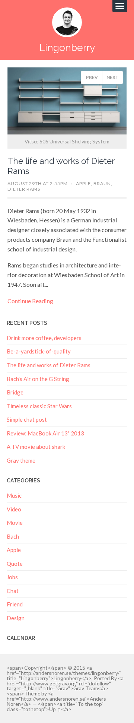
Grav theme (21, 460)
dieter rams (23, 189)
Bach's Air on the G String (38, 378)
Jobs (12, 577)
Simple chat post (27, 419)
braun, (102, 183)
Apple (14, 549)
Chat (13, 590)
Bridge (15, 392)
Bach (13, 536)
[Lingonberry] (67, 22)
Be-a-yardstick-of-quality (39, 351)
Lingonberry (67, 47)
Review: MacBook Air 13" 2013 (45, 433)
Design (16, 618)
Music (14, 495)
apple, (84, 183)
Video (14, 509)
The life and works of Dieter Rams (48, 365)
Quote (15, 563)
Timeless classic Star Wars (39, 406)
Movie (15, 522)
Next (112, 77)
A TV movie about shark (36, 446)
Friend (15, 604)
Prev (92, 77)
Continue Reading (30, 300)
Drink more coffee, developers (44, 337)
